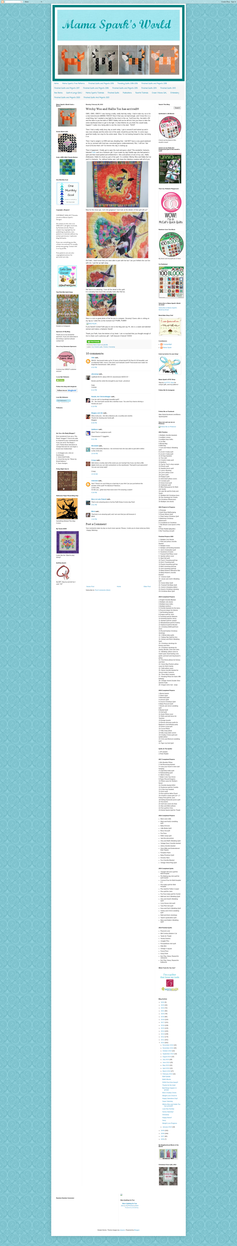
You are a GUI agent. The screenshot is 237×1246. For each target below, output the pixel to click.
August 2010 (167, 1057)
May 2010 (166, 1065)
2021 (163, 1011)
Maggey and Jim (97, 413)
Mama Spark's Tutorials (95, 93)
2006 (163, 1139)
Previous (131, 1206)
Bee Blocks (58, 93)
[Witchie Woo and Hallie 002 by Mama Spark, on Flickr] (117, 258)
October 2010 (167, 1051)
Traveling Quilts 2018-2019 (128, 83)
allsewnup (94, 374)
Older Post (147, 586)
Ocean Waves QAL (159, 93)
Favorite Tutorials (141, 93)
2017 (163, 1022)
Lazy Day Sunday (168, 1109)
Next (136, 1206)
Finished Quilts (113, 93)
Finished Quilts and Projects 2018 (154, 83)
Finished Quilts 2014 (149, 88)
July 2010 (166, 1059)
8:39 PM (94, 423)
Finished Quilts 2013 (168, 88)
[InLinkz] (121, 1194)
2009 (163, 1130)
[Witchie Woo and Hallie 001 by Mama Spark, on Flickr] (117, 208)
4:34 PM (94, 492)
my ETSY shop (169, 382)
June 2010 (166, 1062)
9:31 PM (94, 439)
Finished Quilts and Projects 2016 (96, 88)
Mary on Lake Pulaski (98, 499)
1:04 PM (94, 519)
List (126, 1206)
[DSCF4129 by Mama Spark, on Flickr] (91, 324)
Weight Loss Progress (169, 1123)
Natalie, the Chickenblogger (101, 396)
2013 (163, 1034)
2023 (163, 1005)
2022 (163, 1008)
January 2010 (167, 1127)
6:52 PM (94, 367)
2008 (163, 1133)
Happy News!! (167, 1117)
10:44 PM (94, 453)
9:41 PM (94, 505)
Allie (92, 358)
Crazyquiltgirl (167, 344)
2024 (163, 1002)
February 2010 (168, 1074)
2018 (163, 1019)
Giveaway (165, 1115)
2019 (163, 1017)
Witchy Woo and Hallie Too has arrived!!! (171, 1105)
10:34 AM (94, 474)
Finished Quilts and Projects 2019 (101, 83)
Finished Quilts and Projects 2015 (125, 88)
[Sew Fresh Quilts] (67, 286)
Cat (92, 347)
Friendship (112, 347)
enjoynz (122, 1230)
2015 (163, 1028)
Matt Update (166, 1076)
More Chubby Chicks (169, 1093)
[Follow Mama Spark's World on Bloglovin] (67, 392)
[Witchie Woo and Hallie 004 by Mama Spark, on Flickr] (101, 287)
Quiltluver (94, 429)
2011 (163, 1040)
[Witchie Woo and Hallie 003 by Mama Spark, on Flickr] (101, 316)
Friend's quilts (98, 347)
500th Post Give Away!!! (170, 1082)
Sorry (164, 1120)
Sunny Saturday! (167, 1112)
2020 (163, 1014)
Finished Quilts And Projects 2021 (96, 97)
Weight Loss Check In (169, 1096)
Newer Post (90, 586)
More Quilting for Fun (129, 1203)
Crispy (93, 460)
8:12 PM (94, 390)
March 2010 (167, 1071)
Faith (94, 152)
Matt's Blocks (166, 1079)
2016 (163, 1025)
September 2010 (168, 1054)
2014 (163, 1031)
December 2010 (168, 1045)
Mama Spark (97, 344)
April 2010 (166, 1068)
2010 (163, 1042)
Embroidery (174, 93)
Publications (127, 93)
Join (122, 1206)
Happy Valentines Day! (170, 1098)
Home (56, 83)
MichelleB (94, 446)
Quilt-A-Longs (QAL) (74, 93)
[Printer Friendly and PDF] (94, 342)
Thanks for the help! (169, 1085)
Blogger (136, 1230)
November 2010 (168, 1048)
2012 (163, 1037)
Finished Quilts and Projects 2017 (66, 88)
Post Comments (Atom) (102, 590)
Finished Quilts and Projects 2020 (67, 97)
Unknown (94, 481)
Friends (105, 347)
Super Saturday (167, 1101)
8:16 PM (94, 406)
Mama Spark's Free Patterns (73, 83)
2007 (163, 1136)
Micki (93, 511)
